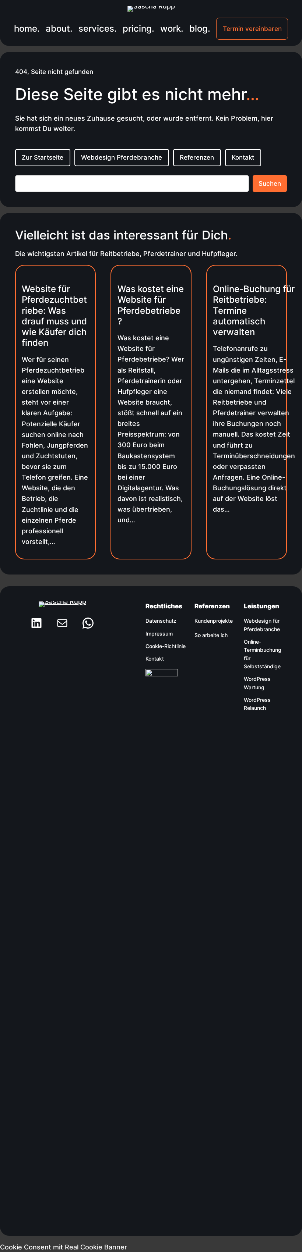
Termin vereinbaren (252, 28)
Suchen (270, 183)
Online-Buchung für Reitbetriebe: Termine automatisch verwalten (254, 310)
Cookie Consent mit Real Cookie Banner (63, 1247)
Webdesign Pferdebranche (121, 157)
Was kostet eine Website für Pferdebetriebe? (150, 305)
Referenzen (197, 157)
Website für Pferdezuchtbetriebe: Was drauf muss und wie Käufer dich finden (54, 316)
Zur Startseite (42, 157)
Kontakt (243, 157)
